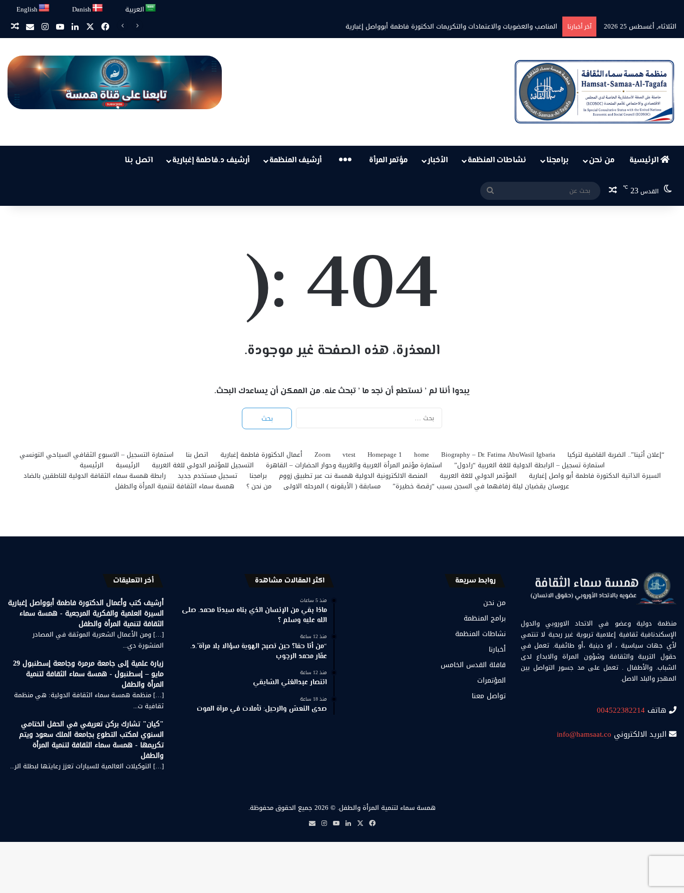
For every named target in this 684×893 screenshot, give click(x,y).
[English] (45, 8)
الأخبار (438, 160)
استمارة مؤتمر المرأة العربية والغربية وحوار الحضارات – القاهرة (354, 465)
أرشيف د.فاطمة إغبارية (210, 160)
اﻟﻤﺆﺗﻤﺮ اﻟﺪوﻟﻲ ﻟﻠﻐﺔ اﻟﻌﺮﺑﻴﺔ (478, 475)
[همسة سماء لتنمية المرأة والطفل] (594, 92)
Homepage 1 (385, 454)
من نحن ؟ (258, 486)
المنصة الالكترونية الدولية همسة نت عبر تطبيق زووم (353, 475)
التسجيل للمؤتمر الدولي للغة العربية (203, 465)
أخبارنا (497, 649)
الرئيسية (644, 160)
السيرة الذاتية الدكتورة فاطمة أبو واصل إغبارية (595, 475)
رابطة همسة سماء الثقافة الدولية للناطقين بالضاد (95, 475)
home (421, 454)
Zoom (322, 454)
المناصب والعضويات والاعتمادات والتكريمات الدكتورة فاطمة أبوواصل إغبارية (451, 26)
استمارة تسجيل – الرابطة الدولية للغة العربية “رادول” (529, 465)
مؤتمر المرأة (388, 160)
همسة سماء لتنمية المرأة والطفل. (386, 807)
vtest (349, 454)
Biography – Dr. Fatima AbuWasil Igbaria (498, 454)
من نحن (602, 160)
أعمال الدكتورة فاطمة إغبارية (261, 454)
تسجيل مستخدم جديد (207, 475)
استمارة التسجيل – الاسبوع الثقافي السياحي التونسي (97, 454)
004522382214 (621, 710)
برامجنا (557, 160)
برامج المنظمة (485, 618)
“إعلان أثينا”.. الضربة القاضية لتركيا (615, 454)
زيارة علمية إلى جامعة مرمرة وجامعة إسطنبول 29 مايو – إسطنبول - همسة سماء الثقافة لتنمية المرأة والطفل (88, 674)
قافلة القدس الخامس (473, 665)
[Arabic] (151, 8)
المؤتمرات (491, 680)
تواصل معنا (489, 696)
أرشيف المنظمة (295, 160)
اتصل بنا (139, 160)
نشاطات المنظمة (497, 160)
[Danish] (98, 8)
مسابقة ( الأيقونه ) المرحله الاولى (332, 486)
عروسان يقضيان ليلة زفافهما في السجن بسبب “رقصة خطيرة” (481, 486)
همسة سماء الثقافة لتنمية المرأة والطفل (174, 486)
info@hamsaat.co (584, 734)
